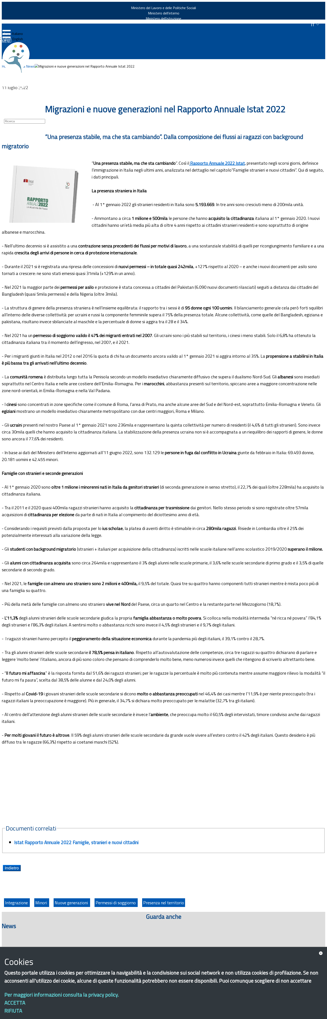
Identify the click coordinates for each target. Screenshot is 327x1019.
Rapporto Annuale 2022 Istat (217, 163)
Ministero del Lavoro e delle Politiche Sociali (163, 7)
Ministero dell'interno (163, 13)
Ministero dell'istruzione (163, 18)
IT (313, 24)
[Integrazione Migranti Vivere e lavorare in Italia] (18, 57)
